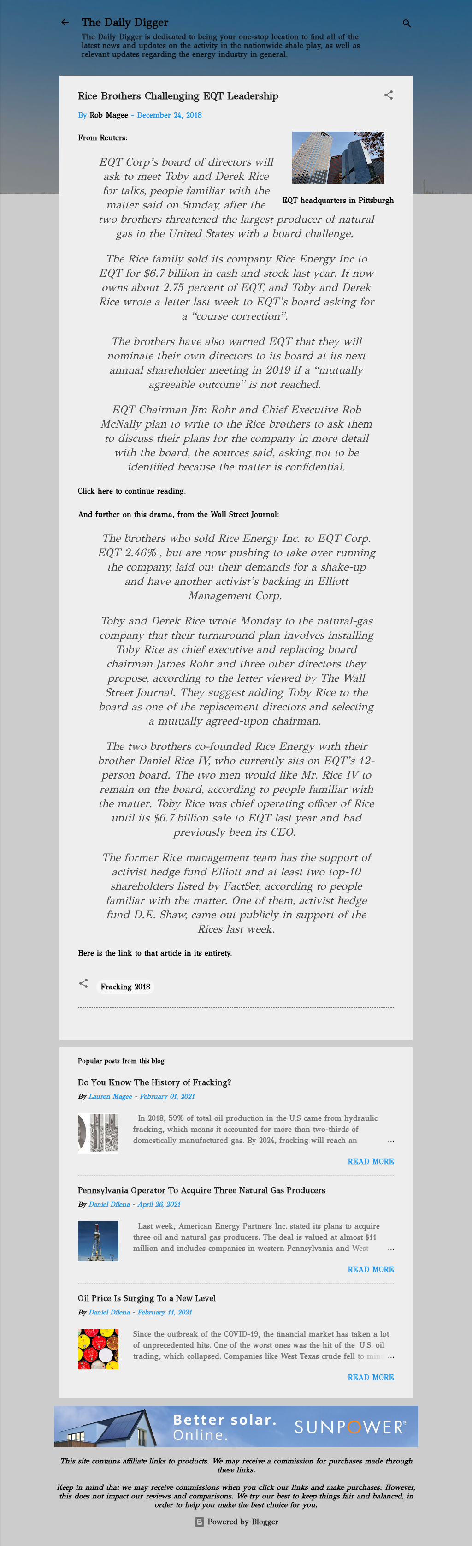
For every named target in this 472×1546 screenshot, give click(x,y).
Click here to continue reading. (133, 491)
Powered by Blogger (241, 1521)
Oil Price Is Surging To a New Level (147, 1298)
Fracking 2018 (125, 986)
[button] (388, 96)
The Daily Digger (125, 22)
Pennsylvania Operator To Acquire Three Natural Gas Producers (201, 1190)
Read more (371, 1161)
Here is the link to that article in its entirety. (156, 953)
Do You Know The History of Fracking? (154, 1082)
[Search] (407, 25)
